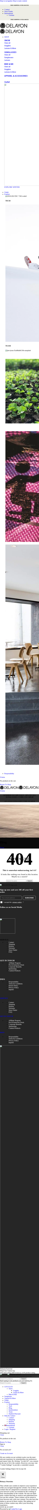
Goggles (7, 46)
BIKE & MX (8, 64)
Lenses (7, 60)
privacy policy (17, 902)
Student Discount (14, 1414)
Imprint (11, 989)
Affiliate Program (15, 963)
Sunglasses (8, 57)
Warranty (12, 948)
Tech (10, 1406)
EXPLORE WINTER (12, 187)
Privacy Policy (14, 987)
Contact (11, 942)
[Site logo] (13, 28)
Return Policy (13, 986)
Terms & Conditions (16, 984)
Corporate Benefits (15, 967)
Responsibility (13, 982)
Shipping (12, 944)
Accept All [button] (22, 1469)
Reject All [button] (14, 1469)
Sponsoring (12, 969)
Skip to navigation (6, 1)
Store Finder (13, 950)
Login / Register (9, 1429)
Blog (10, 1408)
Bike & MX (13, 1394)
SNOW (7, 40)
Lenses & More (10, 48)
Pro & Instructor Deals (16, 965)
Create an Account (6, 1453)
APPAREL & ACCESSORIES (16, 76)
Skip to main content (20, 1)
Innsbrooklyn (13, 1410)
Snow (11, 1389)
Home (2, 847)
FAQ (10, 952)
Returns (11, 946)
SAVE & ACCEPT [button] (6, 1507)
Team (10, 1412)
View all (7, 43)
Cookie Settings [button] (5, 1469)
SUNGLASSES (10, 52)
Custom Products (14, 971)
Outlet (7, 82)
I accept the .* (14, 902)
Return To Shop (5, 784)
